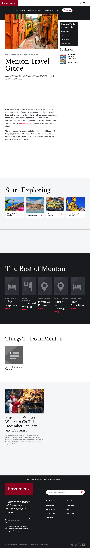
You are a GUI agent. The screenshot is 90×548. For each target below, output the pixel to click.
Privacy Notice (34, 544)
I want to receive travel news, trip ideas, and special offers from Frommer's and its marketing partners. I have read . (18, 529)
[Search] (82, 492)
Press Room (70, 513)
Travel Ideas (50, 505)
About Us (69, 501)
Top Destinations (51, 501)
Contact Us (70, 505)
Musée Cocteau (26, 123)
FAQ (67, 509)
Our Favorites (50, 513)
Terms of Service (44, 544)
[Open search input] (80, 3)
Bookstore (49, 517)
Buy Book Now (73, 63)
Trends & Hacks (51, 509)
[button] (84, 3)
